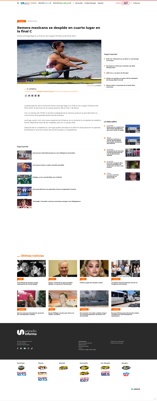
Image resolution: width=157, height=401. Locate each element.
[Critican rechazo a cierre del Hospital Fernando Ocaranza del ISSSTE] (132, 141)
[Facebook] (32, 95)
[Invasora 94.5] (42, 368)
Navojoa (100, 3)
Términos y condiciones (117, 341)
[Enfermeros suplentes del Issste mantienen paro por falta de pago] (132, 129)
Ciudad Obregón (90, 3)
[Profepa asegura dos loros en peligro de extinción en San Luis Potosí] (132, 164)
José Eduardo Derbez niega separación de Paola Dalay (27, 283)
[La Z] (84, 379)
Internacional (32, 21)
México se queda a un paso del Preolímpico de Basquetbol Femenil (122, 79)
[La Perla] (126, 373)
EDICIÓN (44, 3)
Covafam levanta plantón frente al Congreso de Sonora (124, 283)
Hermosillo (79, 3)
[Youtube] (25, 348)
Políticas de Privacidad (117, 343)
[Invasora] (21, 368)
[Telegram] (38, 95)
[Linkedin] (35, 95)
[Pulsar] (21, 373)
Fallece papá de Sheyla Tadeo (91, 283)
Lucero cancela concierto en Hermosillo (113, 176)
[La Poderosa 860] (42, 373)
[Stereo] (84, 368)
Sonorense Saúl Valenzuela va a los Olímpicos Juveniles (54, 153)
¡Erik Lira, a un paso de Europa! (117, 73)
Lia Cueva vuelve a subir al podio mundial (48, 165)
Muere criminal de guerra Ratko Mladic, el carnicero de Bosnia (61, 283)
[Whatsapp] (26, 95)
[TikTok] (32, 348)
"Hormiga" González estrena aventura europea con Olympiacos (57, 201)
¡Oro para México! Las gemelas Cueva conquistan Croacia (54, 189)
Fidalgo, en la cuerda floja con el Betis (47, 177)
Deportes (21, 21)
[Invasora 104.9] (63, 368)
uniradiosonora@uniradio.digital (87, 349)
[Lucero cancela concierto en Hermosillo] (132, 176)
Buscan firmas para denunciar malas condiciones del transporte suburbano (125, 314)
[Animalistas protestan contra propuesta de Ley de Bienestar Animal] (132, 153)
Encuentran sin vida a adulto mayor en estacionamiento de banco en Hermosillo (93, 314)
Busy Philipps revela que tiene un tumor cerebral (61, 313)
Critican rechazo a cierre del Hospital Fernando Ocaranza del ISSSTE (114, 141)
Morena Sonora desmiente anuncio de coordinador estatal (30, 313)
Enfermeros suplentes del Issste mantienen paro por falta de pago (115, 128)
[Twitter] (29, 95)
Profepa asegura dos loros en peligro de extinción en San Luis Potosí (115, 165)
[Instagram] (28, 348)
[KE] (126, 368)
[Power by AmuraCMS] (135, 389)
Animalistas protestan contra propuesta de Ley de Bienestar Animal (115, 153)
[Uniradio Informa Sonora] (29, 3)
